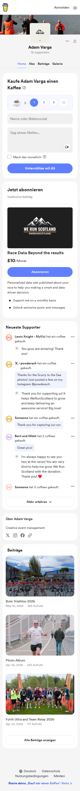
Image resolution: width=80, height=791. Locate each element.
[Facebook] (23, 535)
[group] (40, 258)
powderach (29, 363)
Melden (59, 776)
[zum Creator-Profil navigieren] (40, 33)
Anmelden (61, 7)
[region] (40, 125)
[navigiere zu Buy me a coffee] (5, 7)
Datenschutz (51, 771)
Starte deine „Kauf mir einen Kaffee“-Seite (38, 783)
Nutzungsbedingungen (31, 776)
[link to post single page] (40, 582)
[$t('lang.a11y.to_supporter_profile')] (17, 348)
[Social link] (30, 535)
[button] (75, 8)
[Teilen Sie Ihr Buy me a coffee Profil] (75, 41)
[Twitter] (8, 535)
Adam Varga (40, 47)
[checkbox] (24, 157)
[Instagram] (15, 535)
